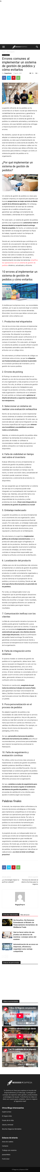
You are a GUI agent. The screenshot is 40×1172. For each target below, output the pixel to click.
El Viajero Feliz (7, 1116)
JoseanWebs (6, 1155)
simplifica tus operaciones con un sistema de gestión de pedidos (20, 262)
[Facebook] (4, 78)
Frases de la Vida (8, 1120)
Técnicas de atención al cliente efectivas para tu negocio (29, 882)
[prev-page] (3, 956)
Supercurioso (6, 1112)
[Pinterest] (13, 78)
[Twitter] (9, 78)
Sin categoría (10, 52)
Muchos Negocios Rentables (11, 1129)
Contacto (5, 1146)
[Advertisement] (20, 23)
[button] (3, 47)
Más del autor (25, 915)
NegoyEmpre (8, 73)
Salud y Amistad (7, 1125)
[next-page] (6, 956)
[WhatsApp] (18, 78)
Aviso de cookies (7, 1142)
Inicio (3, 52)
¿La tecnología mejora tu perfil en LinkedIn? (10, 881)
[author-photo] (20, 902)
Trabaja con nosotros (9, 1150)
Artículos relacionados (10, 915)
